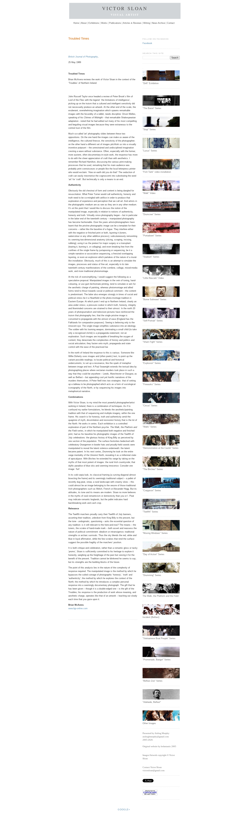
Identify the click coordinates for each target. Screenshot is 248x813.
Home (76, 23)
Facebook (147, 43)
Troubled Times (78, 38)
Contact (171, 23)
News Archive (158, 23)
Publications (115, 23)
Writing (146, 23)
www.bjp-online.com (78, 608)
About (84, 23)
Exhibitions (93, 23)
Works (104, 23)
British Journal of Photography (83, 56)
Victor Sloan (124, 8)
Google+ (124, 809)
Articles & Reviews (132, 23)
